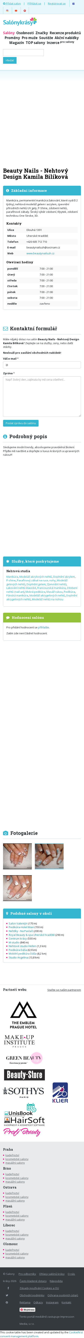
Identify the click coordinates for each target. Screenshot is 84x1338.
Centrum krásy (18, 938)
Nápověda (56, 1281)
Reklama (25, 1302)
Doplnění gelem (36, 584)
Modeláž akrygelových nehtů (47, 595)
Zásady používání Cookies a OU (39, 1288)
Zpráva (8, 373)
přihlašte (43, 627)
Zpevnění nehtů (56, 584)
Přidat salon (13, 3)
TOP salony (35, 42)
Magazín (16, 42)
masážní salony (15, 1163)
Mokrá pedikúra (35, 592)
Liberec (9, 1225)
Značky (41, 33)
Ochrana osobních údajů (63, 1295)
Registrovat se (57, 3)
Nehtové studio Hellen (22, 946)
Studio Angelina (18, 957)
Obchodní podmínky (32, 1295)
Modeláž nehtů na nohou (47, 599)
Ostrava (10, 1187)
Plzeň (7, 1206)
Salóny (9, 33)
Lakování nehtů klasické (21, 588)
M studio (14, 942)
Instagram (52, 1302)
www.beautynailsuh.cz (40, 253)
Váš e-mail (10, 358)
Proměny (12, 37)
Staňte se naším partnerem (64, 990)
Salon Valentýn (18, 923)
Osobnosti (25, 33)
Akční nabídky (67, 37)
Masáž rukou (54, 592)
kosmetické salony (17, 1159)
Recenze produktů (65, 33)
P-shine (11, 580)
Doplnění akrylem (64, 576)
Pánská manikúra (17, 595)
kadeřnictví (12, 1155)
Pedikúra (69, 592)
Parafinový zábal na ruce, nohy (36, 580)
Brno (7, 1168)
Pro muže (30, 37)
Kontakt (66, 1302)
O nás (71, 1274)
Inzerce (60, 42)
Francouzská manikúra (51, 588)
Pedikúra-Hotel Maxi (21, 927)
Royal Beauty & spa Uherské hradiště (32, 935)
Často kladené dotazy (33, 1281)
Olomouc (10, 1244)
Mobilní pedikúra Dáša (22, 953)
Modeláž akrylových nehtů (35, 576)
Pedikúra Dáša (18, 950)
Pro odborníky (27, 1274)
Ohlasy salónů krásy (52, 1274)
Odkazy (38, 1302)
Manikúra (12, 576)
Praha (8, 1149)
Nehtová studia (18, 571)
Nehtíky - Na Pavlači (21, 931)
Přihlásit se (34, 3)
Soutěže (46, 37)
